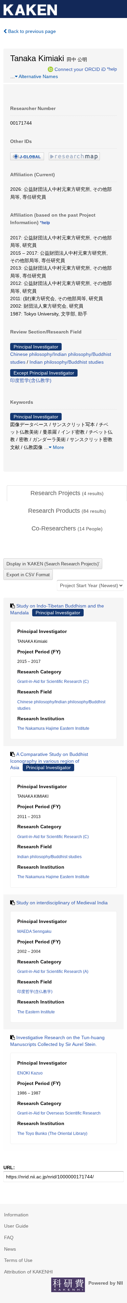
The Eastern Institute (36, 1012)
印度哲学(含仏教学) (30, 380)
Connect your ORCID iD (80, 69)
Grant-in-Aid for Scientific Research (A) (52, 971)
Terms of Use (18, 1260)
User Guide (16, 1226)
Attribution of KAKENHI (28, 1271)
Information (16, 1214)
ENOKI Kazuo (30, 1073)
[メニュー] (119, 8)
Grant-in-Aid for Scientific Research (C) (53, 681)
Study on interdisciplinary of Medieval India (62, 902)
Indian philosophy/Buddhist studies (66, 362)
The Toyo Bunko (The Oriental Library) (52, 1133)
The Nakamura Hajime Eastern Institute (53, 728)
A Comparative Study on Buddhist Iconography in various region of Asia (49, 761)
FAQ (9, 1237)
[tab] (67, 493)
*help (112, 69)
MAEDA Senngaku (34, 931)
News (10, 1249)
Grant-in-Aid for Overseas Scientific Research (59, 1113)
